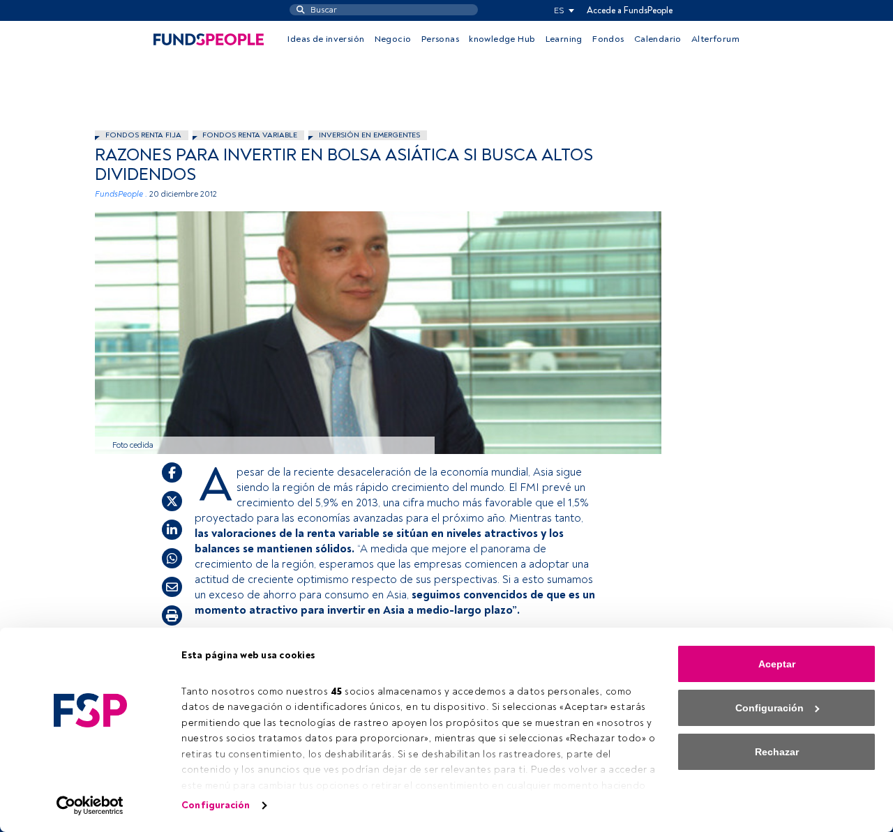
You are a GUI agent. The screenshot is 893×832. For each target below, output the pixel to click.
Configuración (215, 805)
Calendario (658, 39)
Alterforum (715, 39)
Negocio (393, 39)
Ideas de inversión (325, 39)
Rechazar (777, 751)
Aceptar (776, 664)
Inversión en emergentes (369, 134)
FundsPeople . (121, 194)
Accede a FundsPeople (630, 10)
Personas (440, 39)
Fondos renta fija (143, 134)
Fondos (608, 39)
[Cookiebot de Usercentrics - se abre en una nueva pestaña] (90, 805)
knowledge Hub (502, 39)
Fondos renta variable (249, 134)
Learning (564, 39)
